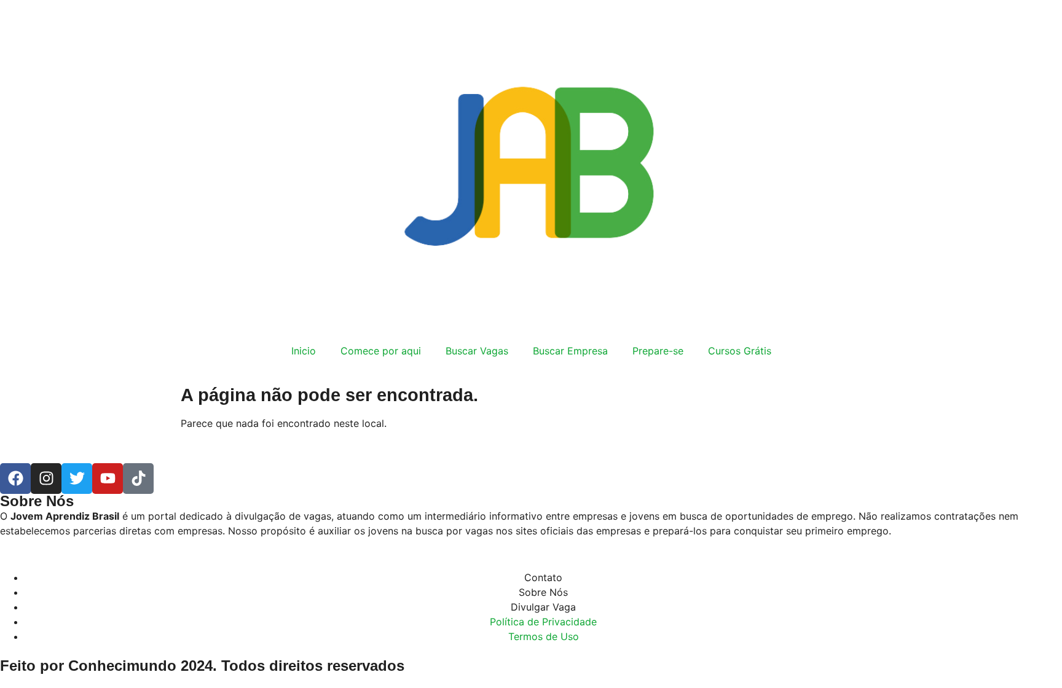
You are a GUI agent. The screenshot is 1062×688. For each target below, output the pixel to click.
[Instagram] (46, 478)
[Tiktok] (138, 478)
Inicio (303, 351)
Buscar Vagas (477, 351)
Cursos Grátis (739, 351)
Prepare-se (657, 351)
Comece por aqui (380, 351)
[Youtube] (107, 478)
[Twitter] (76, 478)
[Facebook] (15, 478)
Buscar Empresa (570, 351)
